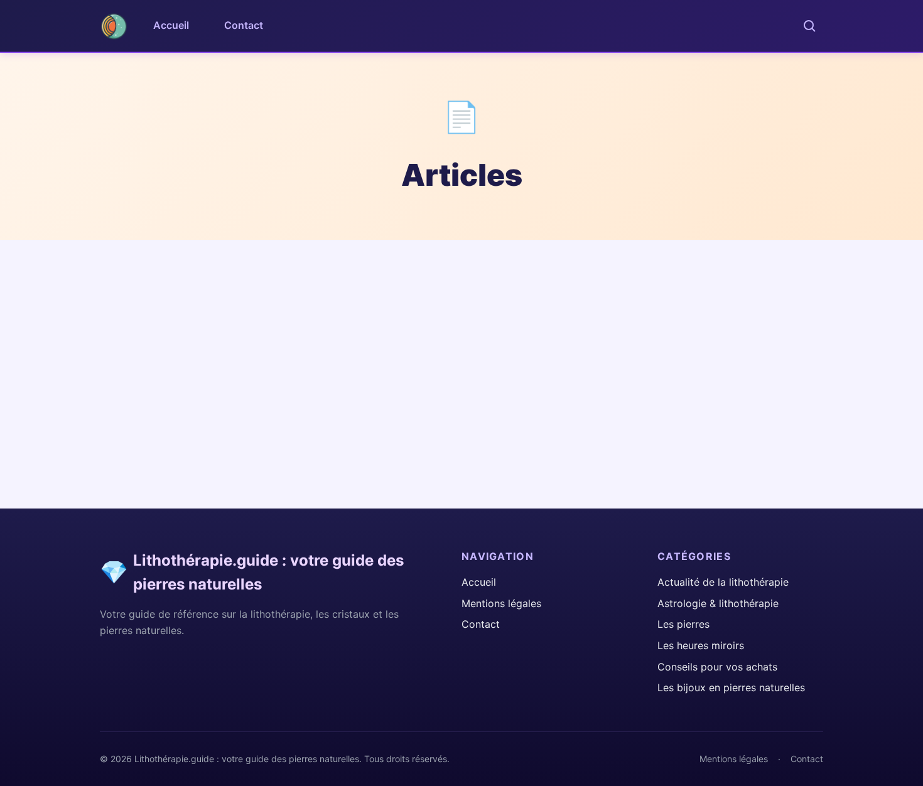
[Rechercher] (809, 26)
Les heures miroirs (700, 645)
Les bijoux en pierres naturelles (731, 687)
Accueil (171, 25)
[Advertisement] (461, 334)
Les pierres (683, 624)
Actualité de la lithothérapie (723, 582)
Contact (243, 25)
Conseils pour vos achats (717, 666)
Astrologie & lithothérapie (718, 603)
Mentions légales (501, 603)
